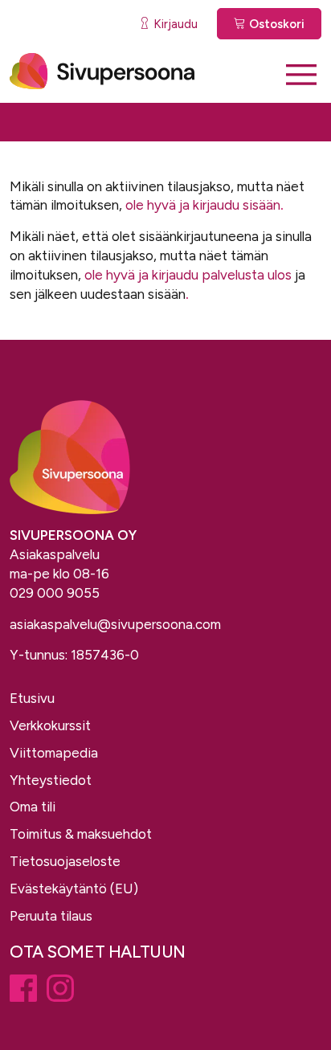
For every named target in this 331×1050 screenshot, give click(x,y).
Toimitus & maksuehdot (81, 834)
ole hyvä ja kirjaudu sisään (202, 205)
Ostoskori (275, 24)
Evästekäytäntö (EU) (74, 888)
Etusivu (32, 698)
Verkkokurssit (50, 725)
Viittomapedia (54, 753)
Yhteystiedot (51, 780)
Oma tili (32, 807)
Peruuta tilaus (51, 916)
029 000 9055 (55, 593)
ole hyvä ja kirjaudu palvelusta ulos (188, 275)
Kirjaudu (174, 24)
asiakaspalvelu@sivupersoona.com (115, 624)
